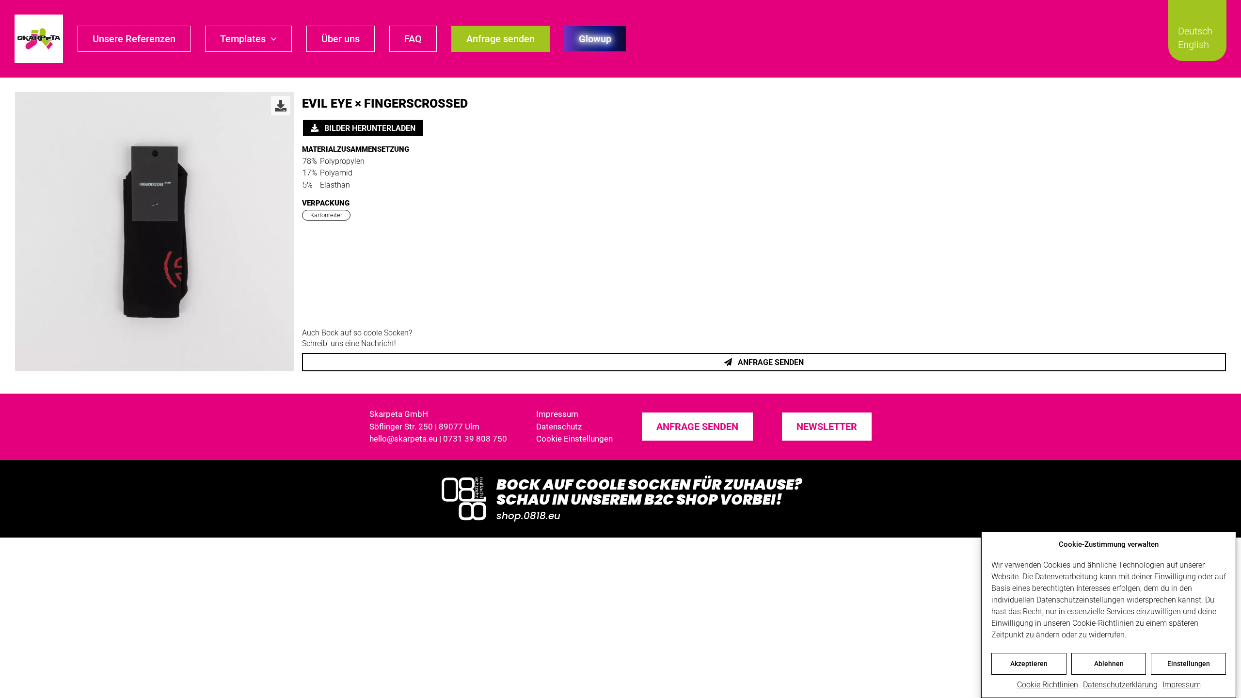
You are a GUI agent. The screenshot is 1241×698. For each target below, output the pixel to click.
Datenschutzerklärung (1120, 684)
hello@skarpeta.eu (403, 439)
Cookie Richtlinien (1047, 684)
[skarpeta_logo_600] (39, 18)
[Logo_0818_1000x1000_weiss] (464, 478)
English (1193, 44)
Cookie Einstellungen (574, 439)
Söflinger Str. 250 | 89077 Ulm (424, 426)
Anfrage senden (770, 362)
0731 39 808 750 (475, 439)
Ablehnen (1109, 663)
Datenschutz (559, 426)
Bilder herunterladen (368, 128)
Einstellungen (1188, 663)
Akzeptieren (1029, 663)
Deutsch (1195, 31)
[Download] (280, 105)
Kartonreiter (326, 215)
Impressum (1181, 684)
